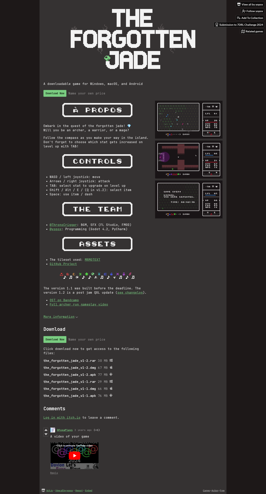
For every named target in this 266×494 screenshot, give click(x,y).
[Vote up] (46, 430)
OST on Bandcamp (64, 300)
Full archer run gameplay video (79, 304)
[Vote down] (46, 434)
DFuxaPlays (65, 430)
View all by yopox (64, 490)
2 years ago (83, 430)
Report (79, 490)
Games (206, 490)
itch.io (49, 490)
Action (214, 490)
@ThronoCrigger (63, 225)
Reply (54, 473)
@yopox (55, 229)
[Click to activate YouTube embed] (74, 455)
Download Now (55, 93)
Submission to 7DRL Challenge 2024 (241, 24)
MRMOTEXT (92, 260)
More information (59, 317)
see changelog (130, 293)
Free (222, 490)
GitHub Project (63, 264)
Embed (88, 490)
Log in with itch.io (61, 418)
